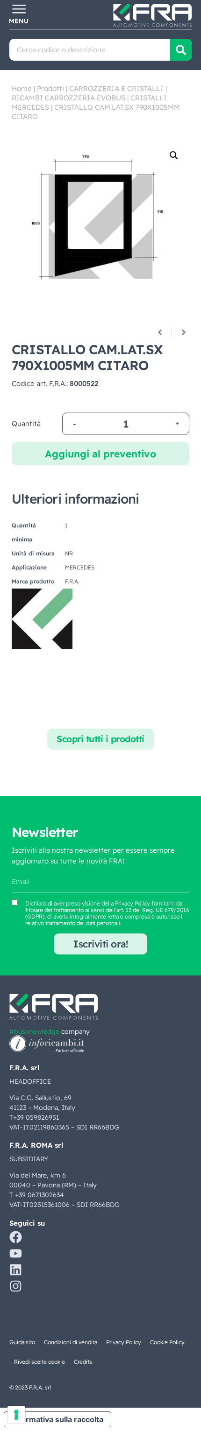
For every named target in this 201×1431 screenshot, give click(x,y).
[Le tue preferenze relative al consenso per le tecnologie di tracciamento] (16, 1415)
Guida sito (22, 1342)
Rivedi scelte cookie (39, 1361)
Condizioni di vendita (70, 1342)
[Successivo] (180, 332)
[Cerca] (181, 50)
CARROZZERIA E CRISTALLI (116, 88)
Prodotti (50, 88)
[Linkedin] (15, 1269)
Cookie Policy (167, 1342)
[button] (173, 155)
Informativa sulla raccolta (57, 1419)
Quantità (26, 423)
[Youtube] (15, 1253)
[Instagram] (15, 1286)
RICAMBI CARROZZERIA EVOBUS (68, 97)
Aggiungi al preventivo (100, 454)
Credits (83, 1361)
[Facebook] (15, 1237)
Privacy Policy (132, 903)
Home (22, 88)
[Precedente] (163, 332)
